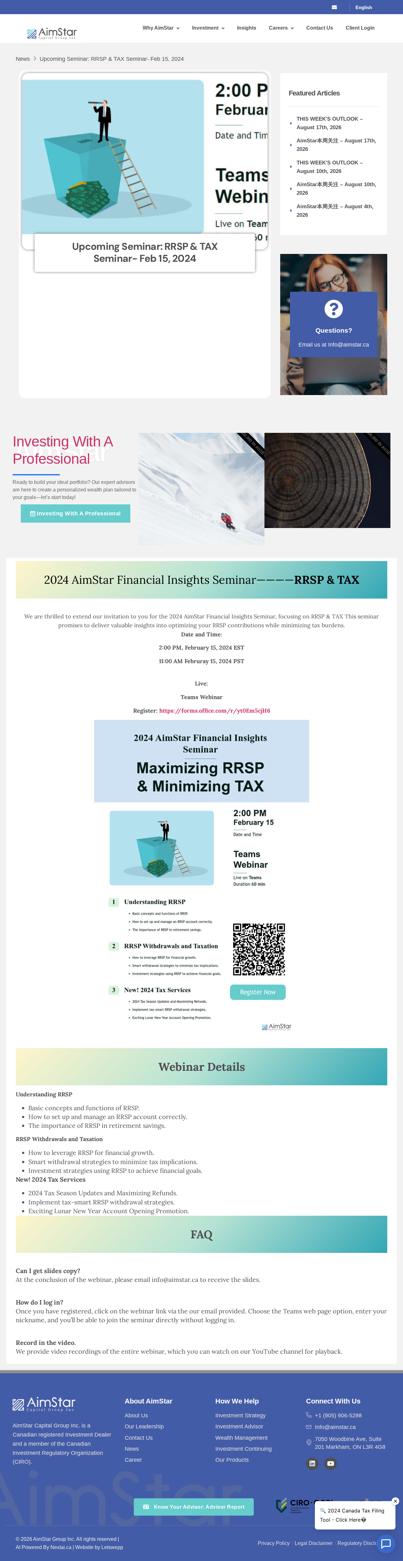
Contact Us (319, 28)
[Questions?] (333, 309)
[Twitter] (310, 7)
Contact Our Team (185, 524)
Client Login (360, 28)
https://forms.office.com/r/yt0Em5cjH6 (214, 710)
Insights (246, 28)
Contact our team (311, 507)
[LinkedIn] (323, 7)
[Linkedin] (312, 1463)
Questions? (333, 330)
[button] (161, 28)
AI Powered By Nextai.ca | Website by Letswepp (69, 1547)
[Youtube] (330, 1463)
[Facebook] (298, 7)
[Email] (336, 7)
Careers (278, 28)
